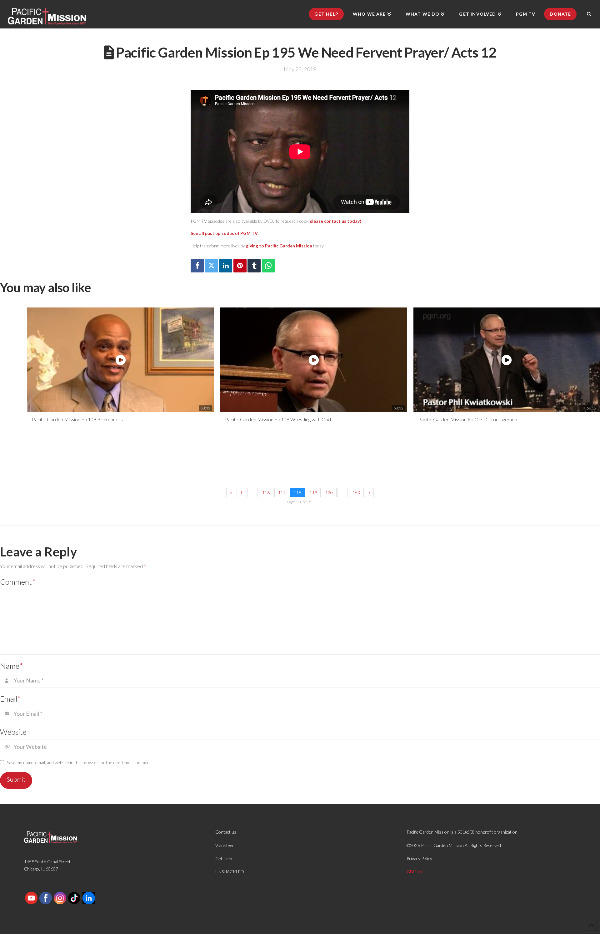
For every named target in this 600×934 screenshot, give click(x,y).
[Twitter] (211, 265)
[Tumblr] (254, 265)
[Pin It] (240, 265)
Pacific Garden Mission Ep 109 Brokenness (77, 419)
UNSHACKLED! (230, 871)
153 (356, 492)
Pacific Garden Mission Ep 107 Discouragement (468, 419)
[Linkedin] (225, 265)
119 (313, 492)
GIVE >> (415, 871)
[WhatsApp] (268, 265)
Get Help (223, 858)
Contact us (225, 832)
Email (10, 698)
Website (13, 731)
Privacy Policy (419, 858)
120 (329, 492)
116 (266, 492)
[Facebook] (197, 265)
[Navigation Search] (589, 14)
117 (282, 492)
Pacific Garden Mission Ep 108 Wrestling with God (278, 419)
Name (11, 665)
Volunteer (224, 845)
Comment (18, 581)
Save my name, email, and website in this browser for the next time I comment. (79, 762)
